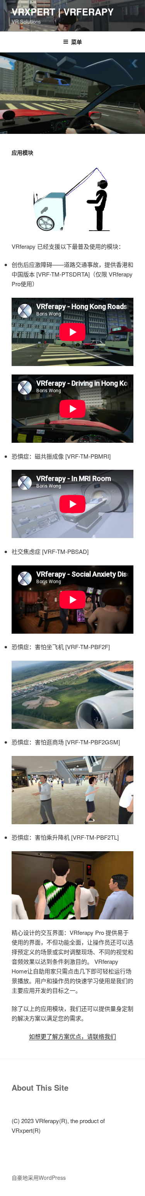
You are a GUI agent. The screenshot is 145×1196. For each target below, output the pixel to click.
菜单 (76, 42)
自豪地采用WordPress (39, 1177)
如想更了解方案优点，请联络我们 (72, 1036)
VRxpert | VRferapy (63, 11)
